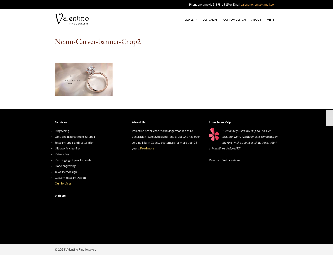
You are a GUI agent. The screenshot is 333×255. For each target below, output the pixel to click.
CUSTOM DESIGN (234, 19)
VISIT (270, 19)
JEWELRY (191, 19)
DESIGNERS (210, 19)
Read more (147, 148)
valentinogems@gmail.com (258, 4)
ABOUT (256, 19)
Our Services (63, 183)
